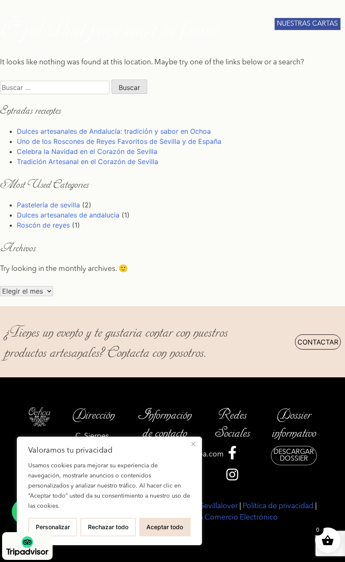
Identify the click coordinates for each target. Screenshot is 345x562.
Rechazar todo (108, 526)
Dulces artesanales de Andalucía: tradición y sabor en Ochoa (114, 131)
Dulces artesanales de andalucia (68, 215)
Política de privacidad (278, 506)
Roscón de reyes (43, 225)
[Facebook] (232, 455)
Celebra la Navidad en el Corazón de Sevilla (87, 151)
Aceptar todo (164, 526)
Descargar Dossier (293, 455)
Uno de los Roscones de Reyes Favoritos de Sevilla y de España (119, 141)
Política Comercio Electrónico (228, 517)
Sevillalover (219, 506)
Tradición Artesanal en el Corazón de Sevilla (87, 161)
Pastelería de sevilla (48, 205)
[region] (109, 491)
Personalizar (53, 526)
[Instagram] (232, 477)
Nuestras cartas (307, 24)
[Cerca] (193, 444)
